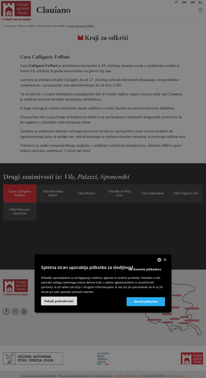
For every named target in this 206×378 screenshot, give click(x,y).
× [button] (164, 259)
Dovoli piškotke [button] (145, 301)
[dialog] (103, 283)
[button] (59, 301)
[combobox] (159, 260)
